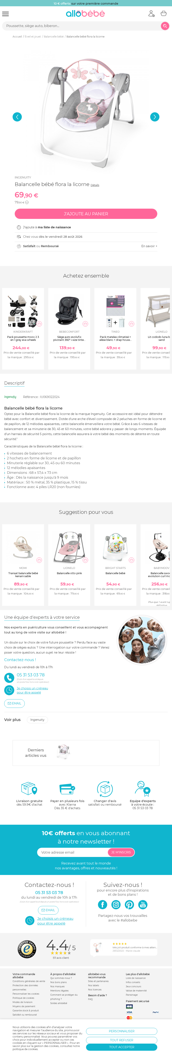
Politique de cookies (23, 998)
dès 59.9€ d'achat (29, 802)
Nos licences (95, 989)
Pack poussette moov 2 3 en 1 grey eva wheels (23, 338)
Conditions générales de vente (29, 981)
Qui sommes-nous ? (61, 978)
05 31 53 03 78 (143, 808)
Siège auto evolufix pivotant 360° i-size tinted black (69, 340)
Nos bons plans (58, 982)
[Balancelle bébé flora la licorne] (63, 751)
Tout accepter (121, 1047)
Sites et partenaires (98, 981)
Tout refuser (121, 1040)
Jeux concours (133, 986)
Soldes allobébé (58, 1003)
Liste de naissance (136, 978)
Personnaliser (121, 1031)
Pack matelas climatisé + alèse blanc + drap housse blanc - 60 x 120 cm (115, 340)
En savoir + (149, 246)
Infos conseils (133, 982)
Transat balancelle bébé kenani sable (23, 575)
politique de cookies (25, 1049)
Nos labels (93, 985)
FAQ (90, 999)
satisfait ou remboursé (104, 802)
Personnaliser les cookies (26, 993)
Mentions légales (59, 990)
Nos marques (57, 986)
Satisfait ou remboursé (25, 1014)
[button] (17, 116)
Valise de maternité (136, 990)
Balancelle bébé (115, 573)
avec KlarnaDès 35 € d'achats (67, 804)
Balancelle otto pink (69, 573)
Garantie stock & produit (26, 1010)
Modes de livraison (23, 1002)
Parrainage (132, 995)
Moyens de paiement (24, 1006)
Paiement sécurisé (137, 1001)
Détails (95, 185)
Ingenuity (23, 177)
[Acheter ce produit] (39, 324)
